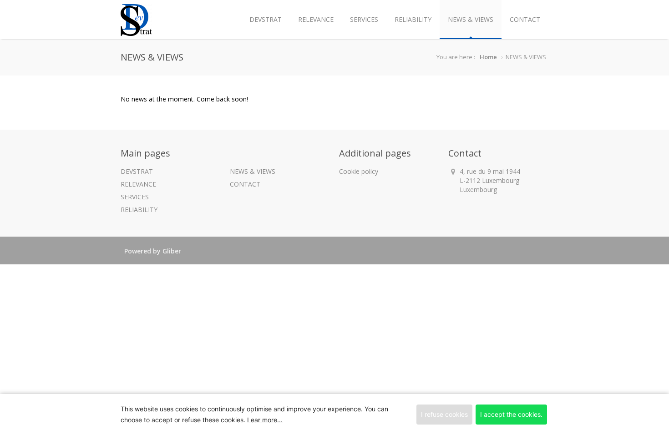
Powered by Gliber (152, 251)
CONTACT (525, 19)
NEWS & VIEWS (470, 19)
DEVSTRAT (265, 19)
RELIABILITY (413, 19)
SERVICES (364, 19)
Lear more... (265, 420)
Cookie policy (358, 171)
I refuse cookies (444, 414)
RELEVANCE (316, 19)
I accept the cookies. (511, 414)
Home (488, 57)
